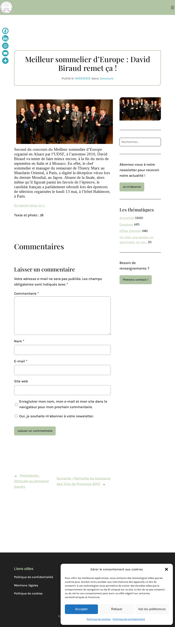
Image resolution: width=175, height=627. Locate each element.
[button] (166, 569)
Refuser (116, 609)
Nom (19, 341)
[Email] (5, 53)
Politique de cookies (99, 619)
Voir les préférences (152, 609)
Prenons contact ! (135, 279)
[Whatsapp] (5, 46)
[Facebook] (5, 31)
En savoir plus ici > (29, 205)
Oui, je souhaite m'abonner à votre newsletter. (56, 416)
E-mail (20, 361)
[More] (5, 61)
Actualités (127, 218)
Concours (106, 78)
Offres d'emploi (130, 231)
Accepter (81, 609)
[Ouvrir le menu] (172, 7)
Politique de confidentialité (129, 619)
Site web (21, 381)
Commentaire (26, 293)
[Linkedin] (5, 39)
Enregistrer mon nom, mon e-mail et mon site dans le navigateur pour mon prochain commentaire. (63, 404)
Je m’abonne (132, 187)
